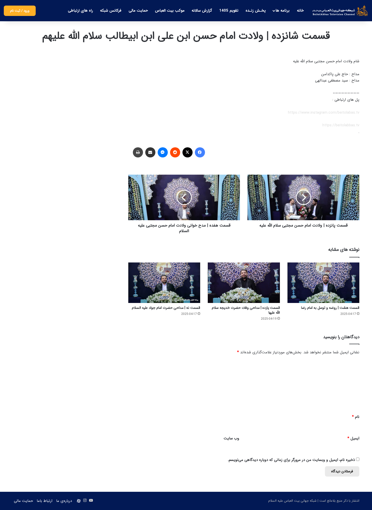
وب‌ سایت (231, 438)
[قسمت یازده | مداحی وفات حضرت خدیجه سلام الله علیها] (244, 282)
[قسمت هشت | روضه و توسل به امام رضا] (323, 282)
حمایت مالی (138, 11)
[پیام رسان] (163, 152)
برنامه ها (283, 11)
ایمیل (353, 438)
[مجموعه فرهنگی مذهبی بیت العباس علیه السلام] (340, 10)
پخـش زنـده (255, 11)
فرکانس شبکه (110, 11)
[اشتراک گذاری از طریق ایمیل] (150, 152)
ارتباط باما (44, 501)
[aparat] (79, 501)
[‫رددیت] (175, 152)
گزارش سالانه (202, 11)
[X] (187, 152)
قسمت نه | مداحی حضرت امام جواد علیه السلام (166, 308)
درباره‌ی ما (64, 501)
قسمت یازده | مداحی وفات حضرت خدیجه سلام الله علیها (246, 310)
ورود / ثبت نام (19, 10)
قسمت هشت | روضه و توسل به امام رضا (330, 308)
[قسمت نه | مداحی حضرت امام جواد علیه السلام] (164, 282)
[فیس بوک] (200, 152)
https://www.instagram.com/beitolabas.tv (323, 113)
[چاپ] (138, 152)
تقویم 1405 (228, 11)
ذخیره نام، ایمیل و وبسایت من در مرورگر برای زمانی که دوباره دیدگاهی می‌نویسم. (291, 460)
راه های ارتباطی (80, 11)
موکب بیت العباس (169, 11)
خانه (300, 11)
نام (355, 417)
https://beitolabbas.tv (340, 125)
